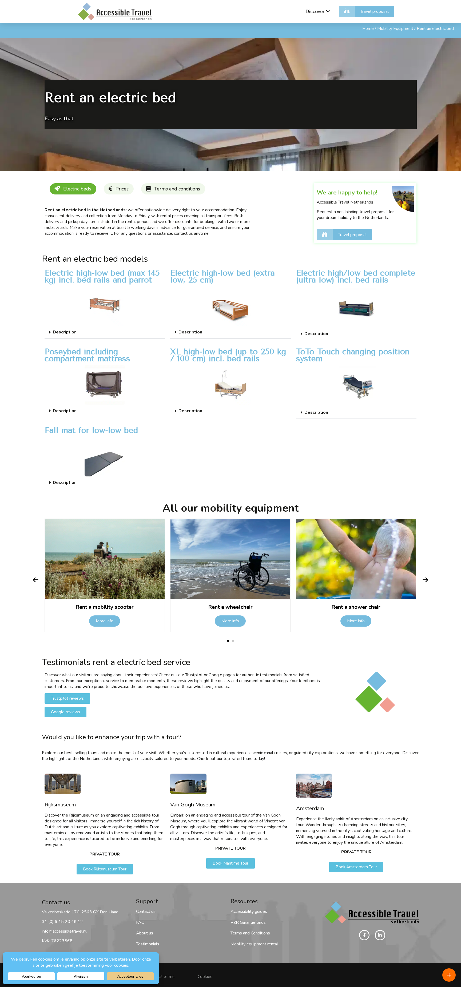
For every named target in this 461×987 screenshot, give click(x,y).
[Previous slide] (35, 580)
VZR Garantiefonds (248, 922)
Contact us (146, 911)
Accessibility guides (248, 911)
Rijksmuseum (60, 804)
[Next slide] (425, 580)
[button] (105, 332)
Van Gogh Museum (193, 804)
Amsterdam (310, 808)
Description (65, 332)
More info (104, 621)
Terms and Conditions (250, 933)
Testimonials (147, 944)
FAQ (140, 922)
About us (144, 933)
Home (368, 28)
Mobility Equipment (395, 28)
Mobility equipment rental (254, 944)
